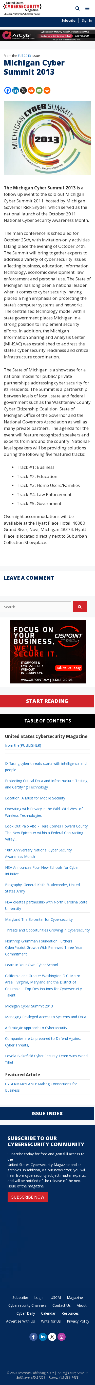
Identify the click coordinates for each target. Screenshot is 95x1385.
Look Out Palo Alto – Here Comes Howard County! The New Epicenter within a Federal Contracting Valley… (46, 833)
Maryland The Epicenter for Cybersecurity (39, 919)
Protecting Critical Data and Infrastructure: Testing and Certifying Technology (46, 784)
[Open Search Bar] (78, 8)
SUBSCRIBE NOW (27, 1197)
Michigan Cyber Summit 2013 (29, 1006)
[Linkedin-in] (43, 1337)
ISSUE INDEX (47, 1113)
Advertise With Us (20, 1321)
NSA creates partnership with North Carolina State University (46, 905)
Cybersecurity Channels (27, 1305)
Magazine (75, 1297)
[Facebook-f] (33, 1337)
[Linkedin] (15, 90)
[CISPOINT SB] (48, 682)
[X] (23, 90)
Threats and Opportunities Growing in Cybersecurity (47, 930)
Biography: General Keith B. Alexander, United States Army (42, 888)
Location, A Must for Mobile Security (35, 798)
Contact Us (61, 1305)
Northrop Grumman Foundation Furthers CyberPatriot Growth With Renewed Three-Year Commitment (44, 947)
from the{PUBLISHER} (23, 745)
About (82, 1305)
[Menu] (88, 8)
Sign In (87, 20)
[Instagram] (62, 1337)
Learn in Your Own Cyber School (31, 964)
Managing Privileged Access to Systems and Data (45, 1016)
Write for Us (51, 1321)
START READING (47, 700)
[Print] (47, 90)
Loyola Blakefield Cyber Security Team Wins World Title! (46, 1059)
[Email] (39, 90)
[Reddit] (31, 90)
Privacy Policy (78, 1321)
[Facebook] (7, 90)
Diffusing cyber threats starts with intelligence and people (46, 766)
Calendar (48, 1313)
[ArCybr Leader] (47, 40)
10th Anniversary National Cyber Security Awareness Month (38, 853)
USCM (56, 1297)
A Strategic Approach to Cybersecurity (36, 1027)
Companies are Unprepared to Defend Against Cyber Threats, (43, 1041)
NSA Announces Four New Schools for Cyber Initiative (42, 870)
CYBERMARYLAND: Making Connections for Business (41, 1087)
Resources (70, 1313)
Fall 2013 (24, 55)
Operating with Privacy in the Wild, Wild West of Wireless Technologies (44, 812)
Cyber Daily (25, 1313)
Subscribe (68, 20)
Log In (39, 1297)
